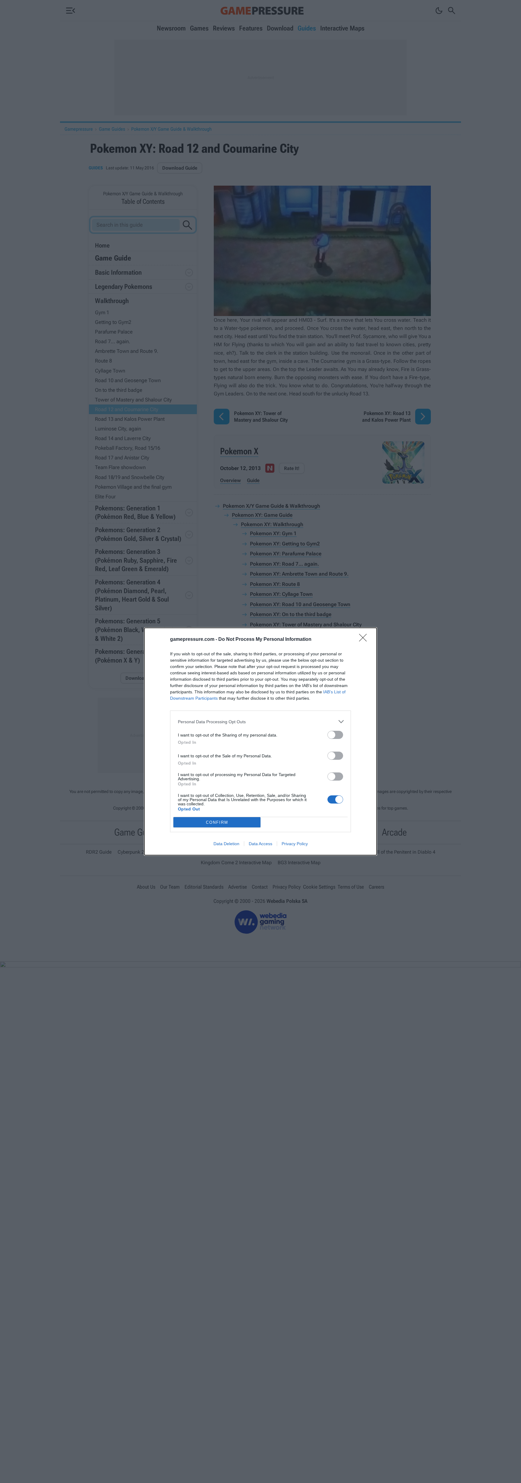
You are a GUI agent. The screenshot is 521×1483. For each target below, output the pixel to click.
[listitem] (260, 721)
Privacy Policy (295, 843)
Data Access (260, 843)
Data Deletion (226, 843)
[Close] (365, 639)
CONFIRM (217, 822)
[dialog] (260, 741)
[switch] (335, 735)
